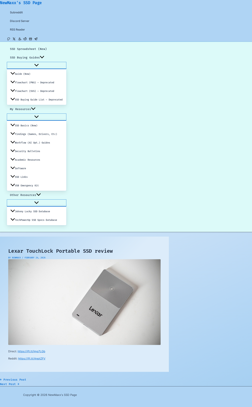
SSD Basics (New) (26, 125)
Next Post (9, 384)
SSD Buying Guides (25, 57)
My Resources (20, 109)
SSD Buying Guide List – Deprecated (39, 99)
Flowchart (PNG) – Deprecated (34, 82)
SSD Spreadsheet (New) (28, 49)
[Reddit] (25, 39)
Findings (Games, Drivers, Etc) (36, 134)
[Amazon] (19, 39)
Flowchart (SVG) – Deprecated (34, 91)
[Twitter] (14, 39)
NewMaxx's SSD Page (21, 3)
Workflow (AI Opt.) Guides (32, 142)
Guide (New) (22, 74)
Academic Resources (27, 160)
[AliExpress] (30, 39)
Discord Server (19, 21)
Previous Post (13, 379)
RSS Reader (17, 29)
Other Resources (23, 195)
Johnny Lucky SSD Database (32, 211)
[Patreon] (8, 39)
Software (20, 168)
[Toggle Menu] (36, 65)
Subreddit (16, 12)
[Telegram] (36, 39)
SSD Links (21, 177)
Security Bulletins (27, 151)
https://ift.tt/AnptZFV (31, 358)
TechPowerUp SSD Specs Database (36, 220)
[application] (42, 57)
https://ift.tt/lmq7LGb (31, 351)
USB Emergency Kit (27, 185)
